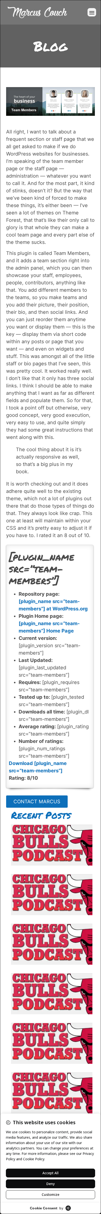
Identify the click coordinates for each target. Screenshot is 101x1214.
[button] (92, 12)
